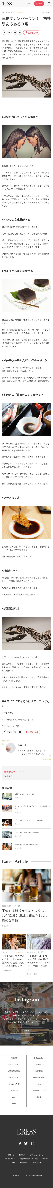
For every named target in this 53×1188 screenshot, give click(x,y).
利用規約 (22, 1155)
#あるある (8, 776)
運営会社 (45, 1159)
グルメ (39, 1084)
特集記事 (14, 1058)
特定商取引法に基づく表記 (29, 1159)
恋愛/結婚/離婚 (14, 1071)
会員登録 (39, 4)
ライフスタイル (18, 12)
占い (14, 1097)
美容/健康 (39, 1071)
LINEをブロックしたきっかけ (25, 794)
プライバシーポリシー (37, 1155)
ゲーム (14, 1103)
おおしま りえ (6, 926)
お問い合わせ (37, 1162)
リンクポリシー (10, 1159)
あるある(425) (46, 12)
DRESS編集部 (7, 971)
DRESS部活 (39, 1058)
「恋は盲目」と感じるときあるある (27, 832)
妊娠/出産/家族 (39, 1077)
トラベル (14, 1090)
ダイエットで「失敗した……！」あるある (29, 820)
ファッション (39, 1064)
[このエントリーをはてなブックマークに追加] (15, 32)
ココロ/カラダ (14, 1084)
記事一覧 (11, 1155)
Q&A (13, 1162)
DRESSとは (24, 1162)
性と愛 (17, 906)
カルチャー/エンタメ (39, 1090)
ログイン (29, 4)
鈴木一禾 (22, 745)
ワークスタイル (14, 1077)
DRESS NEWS (32, 974)
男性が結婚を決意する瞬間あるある (27, 844)
